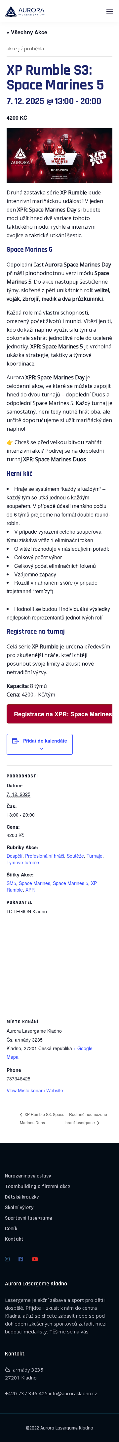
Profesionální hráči (44, 855)
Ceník (11, 1228)
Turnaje (94, 855)
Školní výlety (19, 1207)
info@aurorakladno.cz (73, 1393)
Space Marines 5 (70, 883)
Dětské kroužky (22, 1197)
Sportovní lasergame (28, 1218)
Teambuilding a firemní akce (37, 1186)
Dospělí (14, 855)
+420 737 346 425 (26, 1393)
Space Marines (34, 883)
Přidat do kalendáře (45, 740)
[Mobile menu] (110, 11)
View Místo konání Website (35, 1090)
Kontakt (14, 1239)
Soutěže (75, 855)
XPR (30, 889)
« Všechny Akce (27, 32)
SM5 (11, 883)
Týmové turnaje (23, 862)
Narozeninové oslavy (28, 1176)
